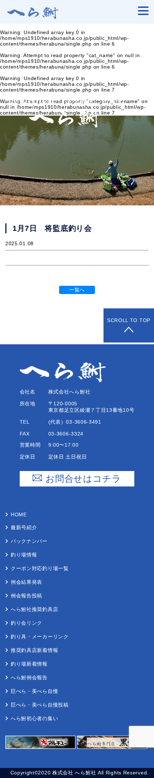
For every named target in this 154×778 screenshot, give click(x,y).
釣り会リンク (26, 623)
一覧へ (77, 290)
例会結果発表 (26, 582)
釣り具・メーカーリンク (40, 636)
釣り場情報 (24, 555)
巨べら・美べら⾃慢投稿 (40, 705)
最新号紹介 (24, 527)
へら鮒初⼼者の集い (34, 718)
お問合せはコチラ (83, 479)
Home (19, 514)
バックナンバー (29, 541)
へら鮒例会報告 (29, 677)
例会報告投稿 (26, 595)
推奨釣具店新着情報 (34, 650)
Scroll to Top (128, 320)
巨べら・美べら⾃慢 (34, 691)
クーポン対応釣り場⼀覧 (40, 568)
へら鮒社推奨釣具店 (34, 609)
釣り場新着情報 (29, 664)
